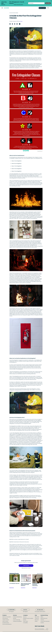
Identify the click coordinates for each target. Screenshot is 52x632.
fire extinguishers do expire (14, 428)
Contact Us (37, 618)
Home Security (5, 618)
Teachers (42, 619)
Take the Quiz (26, 565)
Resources (37, 619)
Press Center (25, 621)
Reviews (24, 619)
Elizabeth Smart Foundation (28, 618)
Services (14, 618)
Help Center (41, 609)
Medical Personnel (44, 618)
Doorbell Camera (6, 622)
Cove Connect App (16, 619)
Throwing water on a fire (35, 275)
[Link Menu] (2, 8)
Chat (26, 609)
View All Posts (40, 573)
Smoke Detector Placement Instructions (21, 541)
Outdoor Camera (6, 619)
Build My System (42, 8)
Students (42, 622)
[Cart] (48, 7)
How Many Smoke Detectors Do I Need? (21, 539)
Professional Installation (17, 621)
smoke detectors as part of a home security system (32, 554)
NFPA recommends (15, 63)
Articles (36, 621)
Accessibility (25, 622)
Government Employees (45, 621)
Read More (11, 587)
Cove (21, 21)
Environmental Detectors (7, 624)
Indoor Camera (5, 621)
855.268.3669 (11, 609)
